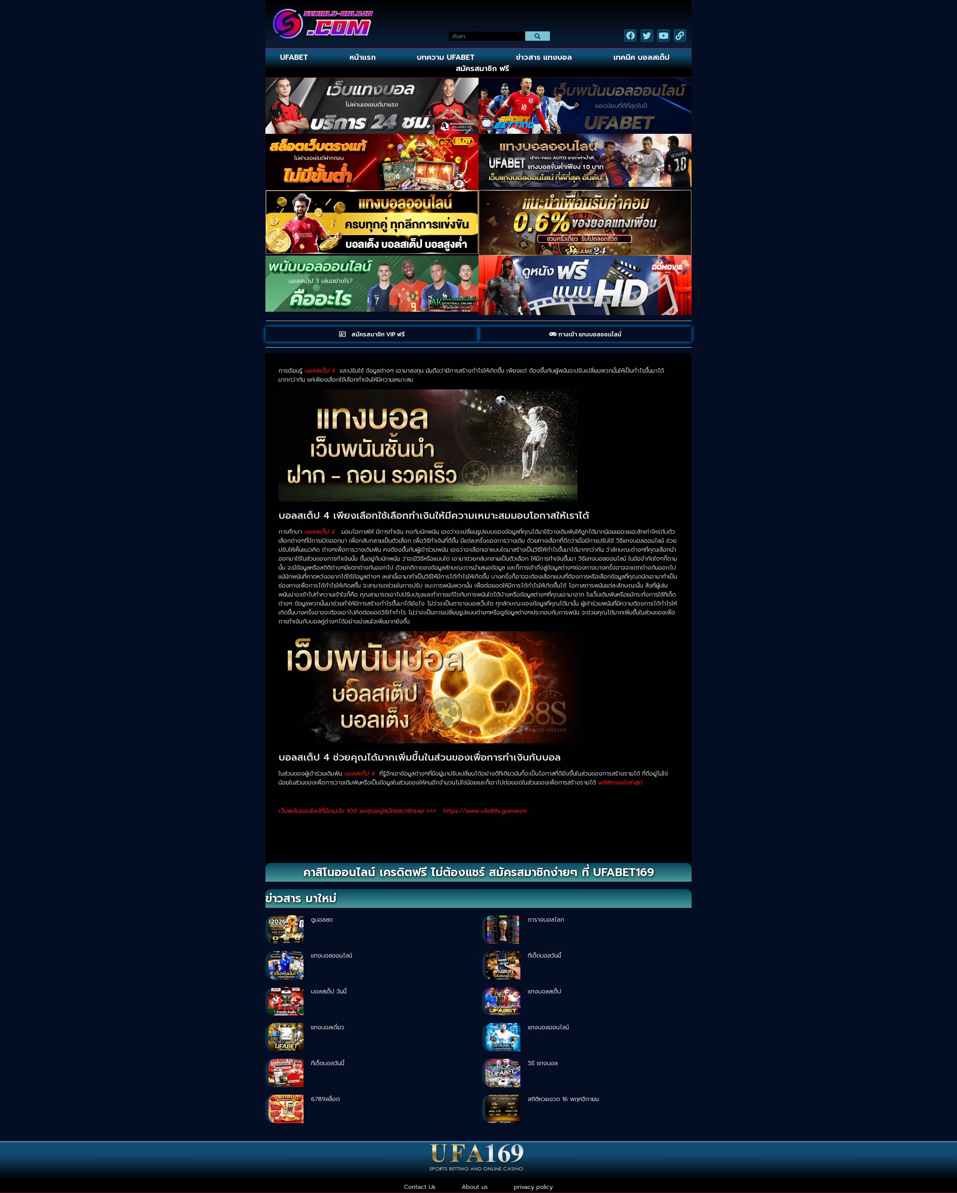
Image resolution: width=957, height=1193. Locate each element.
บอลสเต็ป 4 (319, 531)
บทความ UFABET (446, 57)
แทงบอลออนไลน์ (331, 955)
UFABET (294, 57)
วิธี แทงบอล (543, 1063)
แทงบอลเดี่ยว (327, 1027)
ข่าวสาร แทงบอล (544, 57)
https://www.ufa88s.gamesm (485, 811)
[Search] (537, 36)
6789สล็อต (325, 1099)
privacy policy (533, 1187)
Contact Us (420, 1187)
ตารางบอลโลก (546, 919)
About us (475, 1187)
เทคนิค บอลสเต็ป (641, 57)
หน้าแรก (363, 57)
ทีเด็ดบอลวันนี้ (544, 955)
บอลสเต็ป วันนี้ (329, 991)
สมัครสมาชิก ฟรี (482, 68)
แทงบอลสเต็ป (544, 991)
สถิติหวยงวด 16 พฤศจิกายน (563, 1099)
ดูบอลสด (322, 919)
